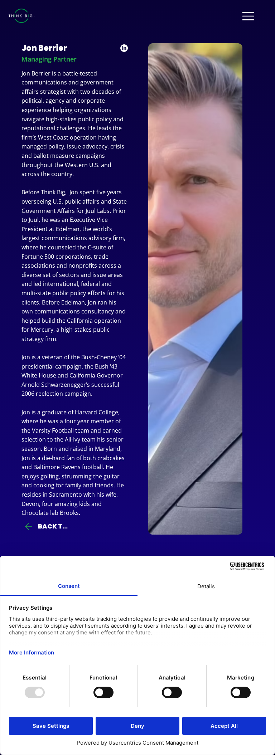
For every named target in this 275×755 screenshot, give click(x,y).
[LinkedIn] (124, 48)
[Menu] (248, 16)
